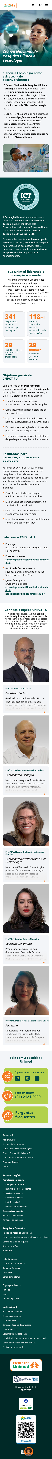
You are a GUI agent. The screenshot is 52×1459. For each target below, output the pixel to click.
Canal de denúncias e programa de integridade (25, 1338)
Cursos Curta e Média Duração (17, 1153)
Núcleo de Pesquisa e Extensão (17, 1232)
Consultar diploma (11, 1277)
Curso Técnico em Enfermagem (17, 1148)
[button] (47, 5)
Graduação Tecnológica (13, 1144)
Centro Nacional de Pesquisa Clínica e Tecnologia (26, 1237)
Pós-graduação (10, 1139)
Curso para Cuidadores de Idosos (18, 1157)
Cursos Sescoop (10, 1329)
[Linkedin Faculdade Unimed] (37, 1078)
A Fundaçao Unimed (12, 1316)
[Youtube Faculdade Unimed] (27, 1078)
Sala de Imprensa (11, 1298)
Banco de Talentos (11, 1268)
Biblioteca (7, 1250)
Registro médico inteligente (18, 1188)
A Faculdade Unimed (12, 1311)
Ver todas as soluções (13, 1220)
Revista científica (10, 1246)
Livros (5, 1166)
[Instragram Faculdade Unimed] (17, 1078)
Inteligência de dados (15, 1184)
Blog (5, 1294)
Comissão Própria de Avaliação (17, 1325)
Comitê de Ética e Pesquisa (15, 1241)
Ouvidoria (7, 1272)
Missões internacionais (16, 1206)
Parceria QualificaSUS (13, 1215)
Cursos (13, 1197)
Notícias (6, 1289)
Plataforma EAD (12, 1202)
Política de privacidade (13, 1347)
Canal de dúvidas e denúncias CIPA (19, 1342)
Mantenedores (9, 1320)
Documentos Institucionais (15, 1333)
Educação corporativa (13, 1193)
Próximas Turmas (11, 1162)
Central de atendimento (14, 1263)
